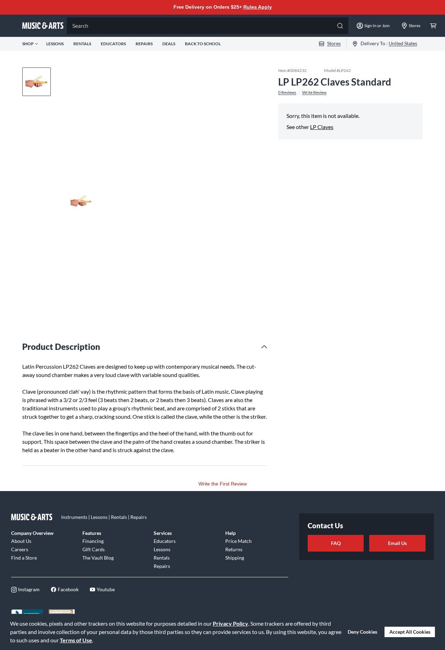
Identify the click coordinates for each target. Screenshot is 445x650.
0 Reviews (287, 92)
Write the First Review (223, 484)
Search (80, 25)
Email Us (397, 543)
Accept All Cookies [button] (409, 632)
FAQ (336, 543)
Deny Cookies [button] (362, 632)
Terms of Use (76, 640)
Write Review (314, 92)
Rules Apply (257, 7)
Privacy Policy (230, 623)
